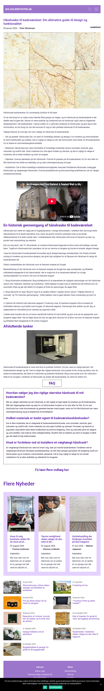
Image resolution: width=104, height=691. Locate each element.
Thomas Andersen (20, 549)
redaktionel (95, 27)
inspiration (15, 553)
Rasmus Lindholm (51, 549)
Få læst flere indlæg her (52, 470)
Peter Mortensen (27, 28)
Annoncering (70, 671)
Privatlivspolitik (55, 687)
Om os (70, 674)
